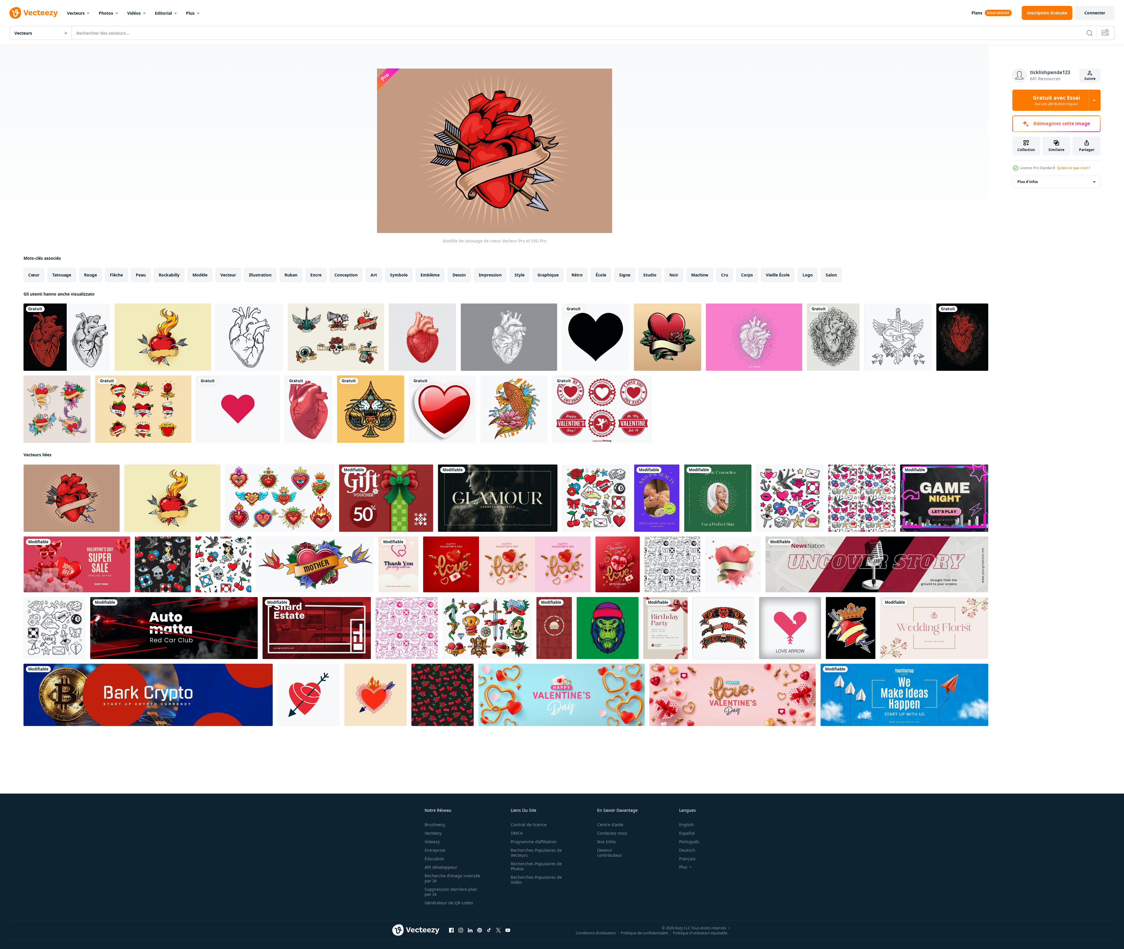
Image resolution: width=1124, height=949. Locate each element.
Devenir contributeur (609, 852)
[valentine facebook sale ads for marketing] (77, 564)
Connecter (1094, 13)
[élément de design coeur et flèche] (850, 628)
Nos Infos (606, 841)
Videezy (432, 841)
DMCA (517, 833)
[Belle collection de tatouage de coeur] (57, 409)
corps (747, 275)
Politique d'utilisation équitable (700, 932)
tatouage (61, 275)
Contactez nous (612, 833)
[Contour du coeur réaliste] (249, 337)
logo (808, 275)
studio (649, 275)
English (686, 824)
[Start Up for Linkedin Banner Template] (148, 695)
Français (687, 858)
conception (346, 275)
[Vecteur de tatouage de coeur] (667, 337)
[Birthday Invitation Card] (665, 628)
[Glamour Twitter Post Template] (497, 498)
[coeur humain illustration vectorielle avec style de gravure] (67, 337)
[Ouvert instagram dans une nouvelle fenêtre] (460, 930)
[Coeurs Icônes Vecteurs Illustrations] (238, 409)
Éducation (434, 858)
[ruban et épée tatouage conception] (723, 628)
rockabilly (169, 275)
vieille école (778, 275)
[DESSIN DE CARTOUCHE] (754, 337)
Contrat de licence (529, 824)
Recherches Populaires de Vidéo (536, 879)
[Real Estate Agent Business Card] (316, 628)
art (374, 275)
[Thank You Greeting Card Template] (398, 564)
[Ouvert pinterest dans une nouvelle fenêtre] (479, 930)
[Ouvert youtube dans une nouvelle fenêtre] (507, 930)
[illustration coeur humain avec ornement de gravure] (962, 337)
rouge (90, 275)
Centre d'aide (610, 824)
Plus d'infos (1027, 181)
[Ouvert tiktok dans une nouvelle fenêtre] (489, 930)
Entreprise (435, 850)
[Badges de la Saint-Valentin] (602, 409)
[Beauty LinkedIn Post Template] (717, 498)
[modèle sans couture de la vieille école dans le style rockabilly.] (861, 498)
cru (724, 275)
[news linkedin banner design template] (876, 564)
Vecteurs (76, 13)
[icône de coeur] (442, 409)
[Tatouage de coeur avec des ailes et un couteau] (898, 337)
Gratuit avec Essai (1056, 100)
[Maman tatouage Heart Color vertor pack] (143, 409)
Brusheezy (435, 824)
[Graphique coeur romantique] (595, 337)
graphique (548, 275)
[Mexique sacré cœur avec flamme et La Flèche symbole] (375, 695)
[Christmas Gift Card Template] (386, 498)
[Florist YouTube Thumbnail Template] (934, 628)
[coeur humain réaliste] (422, 337)
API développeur (441, 867)
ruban (290, 275)
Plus (190, 13)
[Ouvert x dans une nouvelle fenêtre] (498, 930)
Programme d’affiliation (534, 841)
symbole (399, 275)
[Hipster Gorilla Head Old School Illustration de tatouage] (608, 628)
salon (831, 275)
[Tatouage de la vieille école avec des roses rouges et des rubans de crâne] (336, 337)
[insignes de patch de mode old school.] (595, 498)
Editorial (163, 13)
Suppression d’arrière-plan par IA (451, 891)
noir (673, 275)
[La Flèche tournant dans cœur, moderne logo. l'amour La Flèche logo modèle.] (790, 628)
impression (490, 275)
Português (689, 841)
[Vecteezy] (33, 13)
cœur (33, 275)
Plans (976, 13)
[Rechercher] (1089, 32)
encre (315, 275)
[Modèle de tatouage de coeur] (72, 498)
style (520, 275)
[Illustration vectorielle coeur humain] (509, 337)
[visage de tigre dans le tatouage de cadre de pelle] (370, 409)
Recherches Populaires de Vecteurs (536, 852)
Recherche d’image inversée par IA (452, 878)
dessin (459, 275)
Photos (106, 13)
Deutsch (687, 850)
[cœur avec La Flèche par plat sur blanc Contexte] (308, 695)
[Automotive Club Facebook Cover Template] (174, 628)
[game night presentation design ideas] (944, 498)
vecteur (228, 275)
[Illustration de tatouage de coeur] (163, 337)
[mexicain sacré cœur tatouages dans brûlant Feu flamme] (279, 498)
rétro (577, 275)
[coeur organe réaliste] (308, 409)
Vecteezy (433, 833)
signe (624, 275)
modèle (199, 275)
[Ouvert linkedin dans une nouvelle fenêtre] (470, 930)
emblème (430, 275)
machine (699, 275)
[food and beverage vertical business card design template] (554, 628)
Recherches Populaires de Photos (536, 866)
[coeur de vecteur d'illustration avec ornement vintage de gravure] (833, 337)
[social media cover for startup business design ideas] (904, 695)
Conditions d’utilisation (596, 932)
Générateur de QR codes (449, 903)
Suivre (1089, 78)
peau (141, 275)
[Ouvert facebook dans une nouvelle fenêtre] (451, 930)
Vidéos (134, 13)
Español (687, 833)
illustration (260, 275)
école (601, 275)
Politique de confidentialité (644, 932)
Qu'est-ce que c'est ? (1073, 167)
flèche (116, 275)
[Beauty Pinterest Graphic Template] (656, 498)
